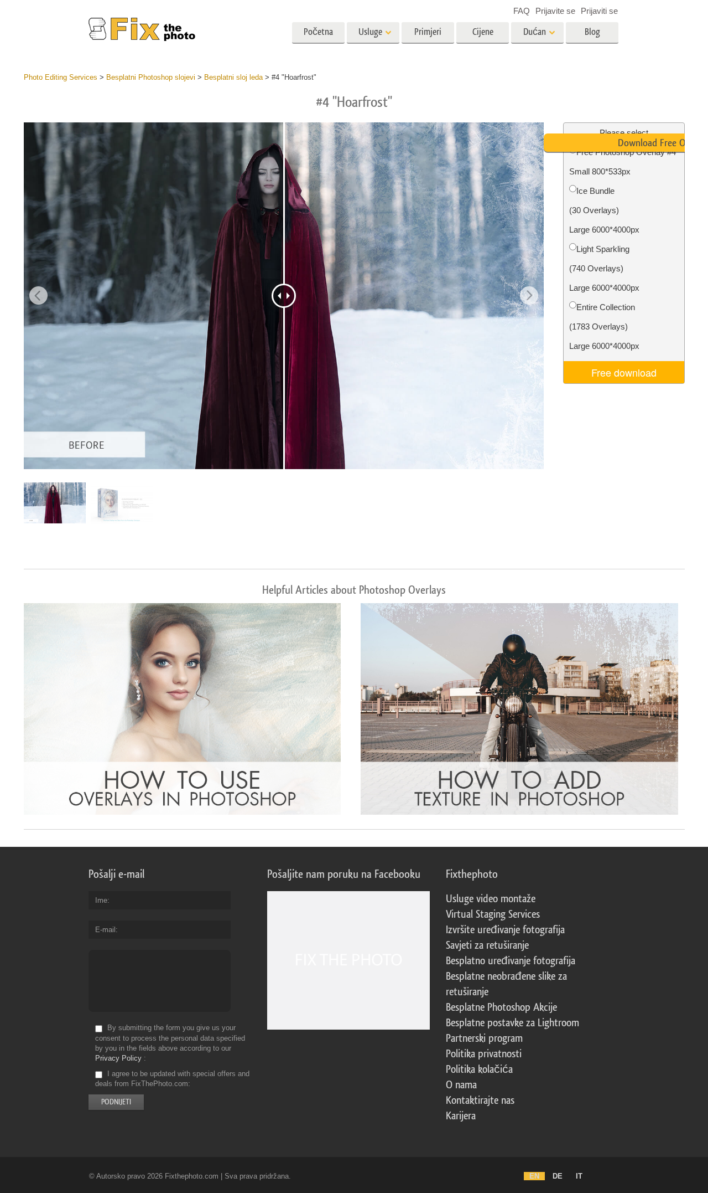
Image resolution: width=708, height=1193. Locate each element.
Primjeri (427, 32)
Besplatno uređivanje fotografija (510, 960)
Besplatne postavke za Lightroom (512, 1023)
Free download (624, 372)
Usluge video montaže (490, 898)
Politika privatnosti (484, 1054)
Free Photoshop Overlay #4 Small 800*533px (622, 161)
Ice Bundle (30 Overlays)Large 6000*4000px (604, 210)
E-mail (105, 929)
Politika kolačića (479, 1069)
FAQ (521, 11)
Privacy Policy (118, 1058)
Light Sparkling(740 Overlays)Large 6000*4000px (604, 268)
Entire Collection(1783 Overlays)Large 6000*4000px (604, 326)
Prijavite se (555, 11)
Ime (101, 900)
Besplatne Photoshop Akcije (501, 1007)
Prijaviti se (599, 11)
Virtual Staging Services (493, 914)
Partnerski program (484, 1038)
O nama (461, 1085)
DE (558, 1176)
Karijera (461, 1116)
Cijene (482, 32)
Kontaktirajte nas (480, 1100)
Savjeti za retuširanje (487, 945)
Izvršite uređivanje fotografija (505, 929)
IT (579, 1176)
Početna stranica (318, 35)
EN (534, 1176)
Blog (592, 32)
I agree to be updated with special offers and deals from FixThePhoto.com (172, 1078)
